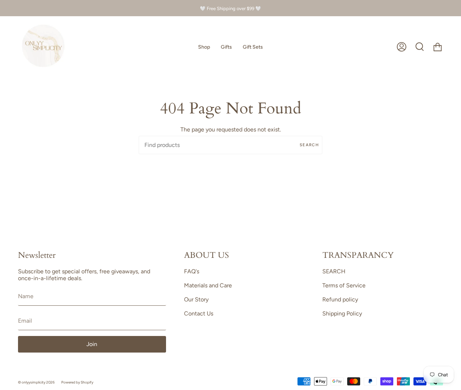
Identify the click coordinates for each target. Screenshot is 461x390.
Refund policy (340, 299)
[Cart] (438, 46)
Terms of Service (344, 285)
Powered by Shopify (77, 382)
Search (309, 145)
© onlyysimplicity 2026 (36, 382)
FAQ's (191, 271)
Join (91, 344)
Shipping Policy (342, 313)
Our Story (196, 299)
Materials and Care (208, 285)
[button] (204, 46)
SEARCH (333, 271)
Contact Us (198, 313)
